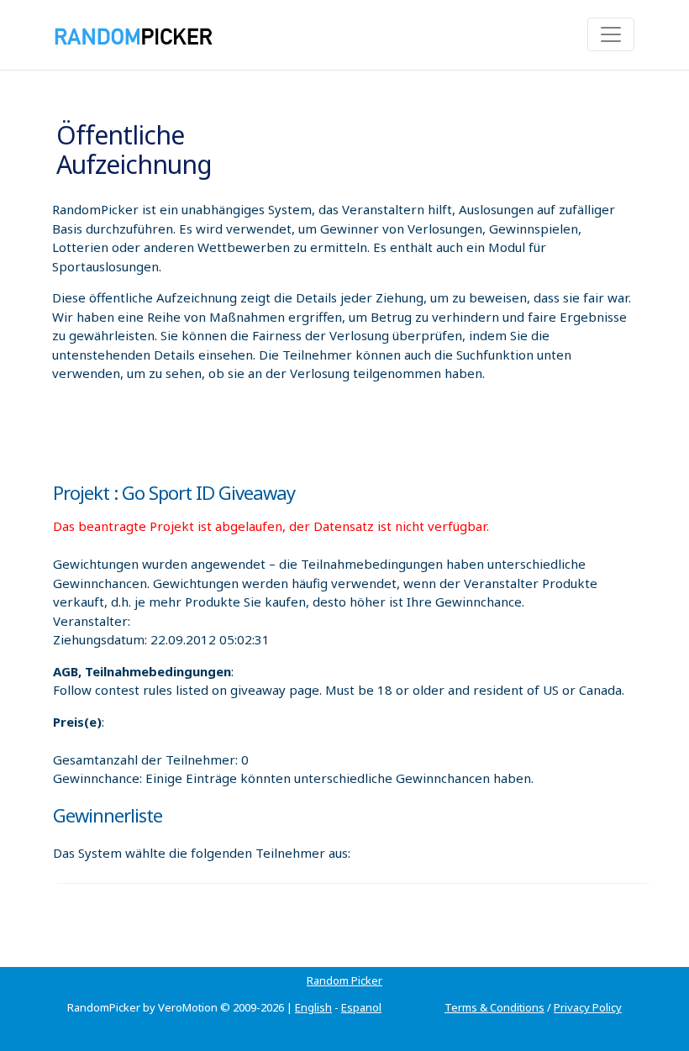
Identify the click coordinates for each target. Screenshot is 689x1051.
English (313, 1007)
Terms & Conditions (494, 1007)
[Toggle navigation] (610, 34)
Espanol (361, 1007)
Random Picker (344, 980)
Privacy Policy (588, 1007)
